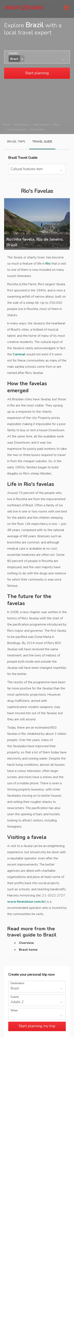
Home (6, 124)
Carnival (19, 354)
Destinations (21, 124)
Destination (17, 983)
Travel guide (42, 142)
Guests (14, 997)
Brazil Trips (16, 142)
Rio (48, 263)
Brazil (56, 124)
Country (13, 53)
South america (41, 124)
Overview (26, 943)
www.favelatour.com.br (26, 901)
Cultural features (16, 129)
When (14, 1010)
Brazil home (28, 949)
